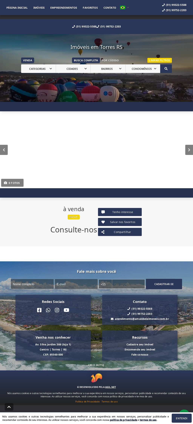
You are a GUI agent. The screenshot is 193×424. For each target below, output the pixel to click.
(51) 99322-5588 (86, 26)
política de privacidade (123, 420)
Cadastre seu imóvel (139, 344)
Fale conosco (140, 354)
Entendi (181, 418)
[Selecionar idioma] (124, 8)
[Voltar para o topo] (9, 407)
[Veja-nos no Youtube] (66, 310)
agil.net (110, 387)
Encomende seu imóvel (140, 349)
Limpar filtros (159, 60)
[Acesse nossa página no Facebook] (39, 310)
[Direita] (189, 150)
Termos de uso (110, 401)
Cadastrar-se (164, 284)
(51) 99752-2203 (110, 26)
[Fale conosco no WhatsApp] (48, 310)
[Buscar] (166, 68)
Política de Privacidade (87, 401)
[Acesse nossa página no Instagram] (57, 310)
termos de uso (148, 420)
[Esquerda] (4, 150)
